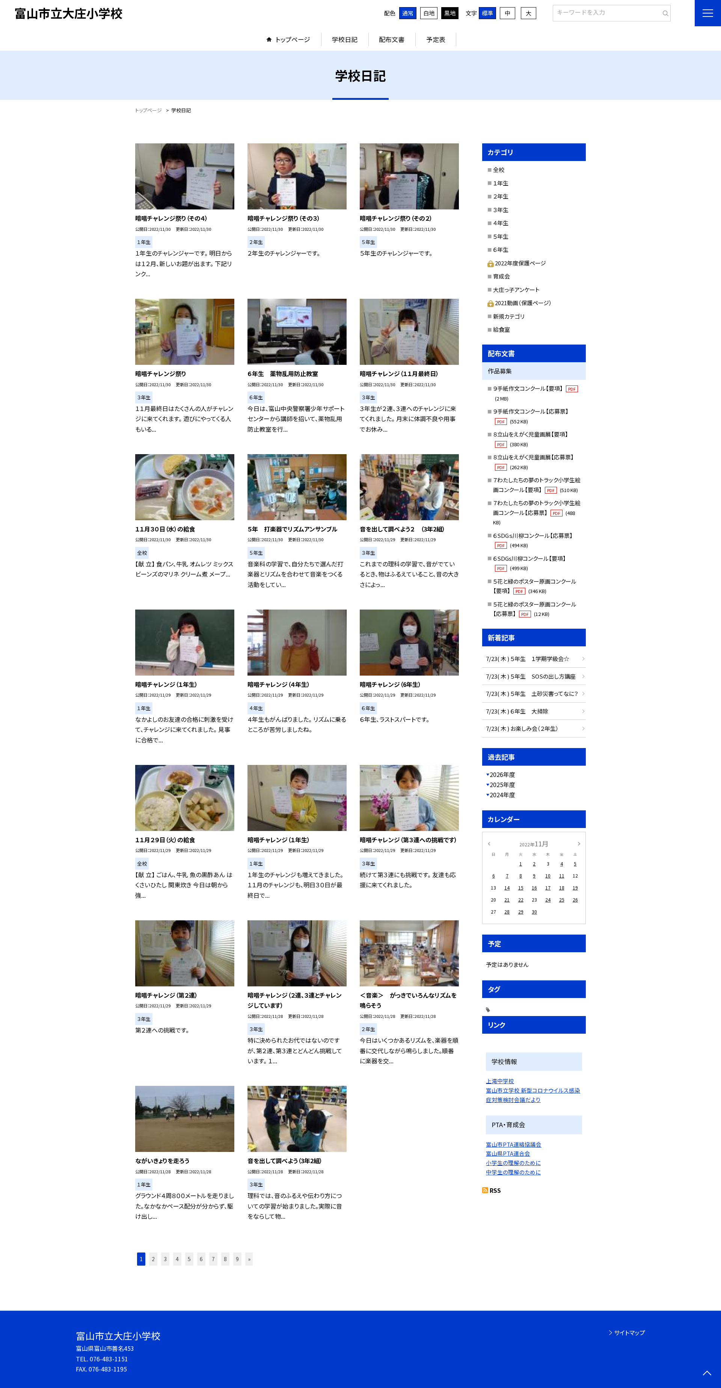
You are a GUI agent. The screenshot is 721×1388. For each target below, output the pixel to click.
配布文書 (391, 39)
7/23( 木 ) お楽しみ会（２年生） (522, 728)
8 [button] (225, 1259)
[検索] (664, 11)
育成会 (501, 276)
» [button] (249, 1259)
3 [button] (165, 1259)
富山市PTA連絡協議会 (514, 1144)
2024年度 (502, 794)
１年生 (500, 183)
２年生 (500, 196)
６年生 (500, 249)
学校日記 (344, 39)
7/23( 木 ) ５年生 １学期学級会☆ (527, 658)
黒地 (450, 13)
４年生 (500, 223)
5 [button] (189, 1259)
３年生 (500, 210)
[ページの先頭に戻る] (707, 1374)
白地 (428, 13)
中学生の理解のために (513, 1172)
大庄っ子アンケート (516, 290)
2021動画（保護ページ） (523, 303)
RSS (495, 1190)
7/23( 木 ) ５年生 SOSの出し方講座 (531, 676)
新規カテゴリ (509, 316)
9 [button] (237, 1259)
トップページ (293, 39)
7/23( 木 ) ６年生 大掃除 (517, 711)
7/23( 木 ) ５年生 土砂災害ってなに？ (532, 693)
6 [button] (201, 1259)
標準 (487, 13)
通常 (407, 13)
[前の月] (489, 843)
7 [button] (213, 1259)
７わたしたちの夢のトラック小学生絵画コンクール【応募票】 (537, 512)
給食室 (501, 329)
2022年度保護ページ (520, 263)
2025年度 (502, 784)
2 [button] (153, 1259)
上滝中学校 (500, 1081)
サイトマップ (629, 1332)
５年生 (500, 236)
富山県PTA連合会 (508, 1153)
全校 (498, 169)
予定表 (435, 39)
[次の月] (579, 843)
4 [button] (177, 1259)
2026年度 (502, 774)
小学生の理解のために (513, 1163)
